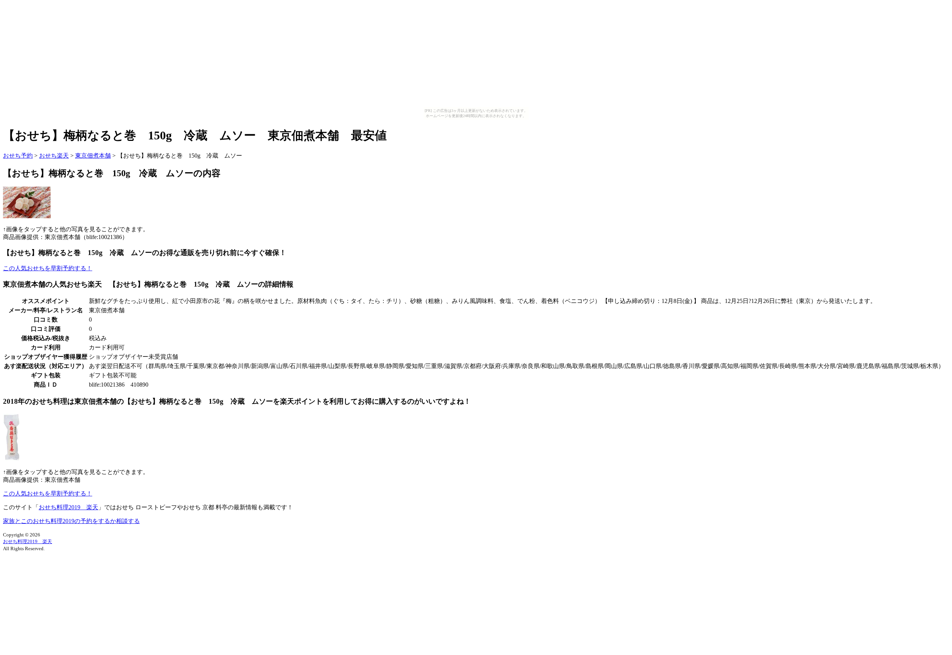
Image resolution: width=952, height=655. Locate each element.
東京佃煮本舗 (93, 155)
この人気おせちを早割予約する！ (47, 268)
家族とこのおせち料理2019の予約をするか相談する (71, 521)
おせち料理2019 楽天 (68, 507)
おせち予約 (18, 155)
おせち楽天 (54, 155)
